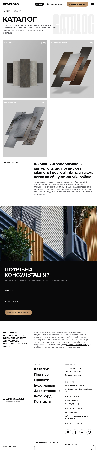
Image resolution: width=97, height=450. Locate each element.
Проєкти (41, 380)
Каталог (41, 369)
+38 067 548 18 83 (73, 372)
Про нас (41, 374)
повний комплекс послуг (77, 345)
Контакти (42, 401)
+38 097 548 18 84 (57, 4)
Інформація (44, 385)
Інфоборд (42, 396)
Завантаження (47, 391)
